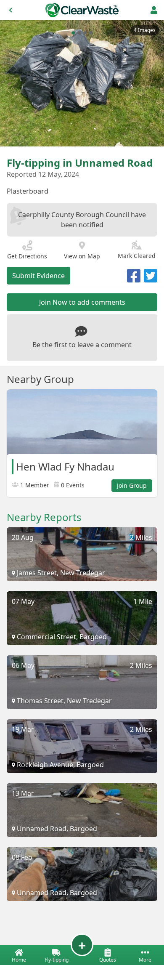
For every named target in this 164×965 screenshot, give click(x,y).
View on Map (82, 256)
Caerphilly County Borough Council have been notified (82, 219)
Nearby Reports (44, 517)
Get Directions (27, 256)
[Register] (154, 10)
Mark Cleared (137, 256)
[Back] (10, 10)
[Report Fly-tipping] (82, 945)
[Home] (82, 10)
